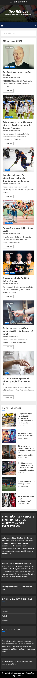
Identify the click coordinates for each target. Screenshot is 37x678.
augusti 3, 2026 (23, 438)
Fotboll (4, 616)
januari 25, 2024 (15, 77)
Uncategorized (9, 116)
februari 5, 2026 (23, 486)
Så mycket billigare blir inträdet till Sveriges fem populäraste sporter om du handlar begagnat (25, 419)
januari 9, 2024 (15, 283)
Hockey (7, 169)
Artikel (7, 66)
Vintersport (6, 620)
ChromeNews (30, 673)
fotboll (8, 566)
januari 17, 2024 (15, 130)
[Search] (35, 25)
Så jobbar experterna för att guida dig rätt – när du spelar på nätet (18, 331)
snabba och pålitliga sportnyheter (15, 543)
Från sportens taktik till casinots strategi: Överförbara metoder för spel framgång (18, 125)
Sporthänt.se (18, 11)
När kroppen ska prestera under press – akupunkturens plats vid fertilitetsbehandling (26, 450)
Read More (8, 91)
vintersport (6, 569)
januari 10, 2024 (15, 183)
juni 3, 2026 (22, 472)
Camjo (6, 77)
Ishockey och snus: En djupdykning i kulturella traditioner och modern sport (16, 178)
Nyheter (12, 66)
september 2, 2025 (24, 503)
